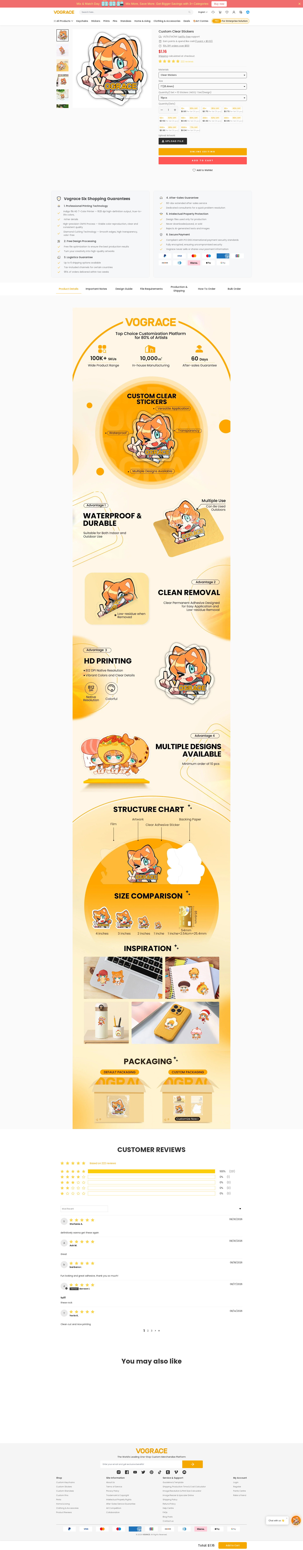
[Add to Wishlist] (97, 1414)
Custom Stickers (64, 1486)
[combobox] (135, 12)
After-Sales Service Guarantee (120, 1503)
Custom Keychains (65, 1482)
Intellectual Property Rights (118, 1499)
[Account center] (233, 12)
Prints (58, 1499)
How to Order (206, 289)
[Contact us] (213, 12)
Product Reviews (64, 1512)
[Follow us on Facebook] (127, 1472)
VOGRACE (146, 1534)
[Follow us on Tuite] (143, 1472)
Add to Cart (233, 1545)
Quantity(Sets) (167, 103)
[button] (170, 61)
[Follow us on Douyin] (159, 1472)
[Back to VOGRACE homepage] (151, 1450)
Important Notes (96, 289)
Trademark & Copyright (117, 1495)
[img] (83, 1220)
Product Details (68, 289)
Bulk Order (234, 289)
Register (237, 1486)
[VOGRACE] (64, 12)
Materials (164, 69)
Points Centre (239, 1491)
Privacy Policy (112, 1491)
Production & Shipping (179, 289)
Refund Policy (169, 1503)
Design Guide (124, 289)
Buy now (219, 3)
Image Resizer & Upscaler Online (178, 1495)
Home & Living (63, 1503)
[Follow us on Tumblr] (168, 1472)
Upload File (174, 141)
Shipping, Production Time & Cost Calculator (184, 1486)
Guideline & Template (173, 1482)
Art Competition (113, 1508)
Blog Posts (168, 1516)
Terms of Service (114, 1486)
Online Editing (203, 151)
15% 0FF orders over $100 (176, 45)
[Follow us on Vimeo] (176, 1472)
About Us (110, 1482)
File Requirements (151, 289)
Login (235, 1482)
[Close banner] (299, 4)
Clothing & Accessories (67, 1508)
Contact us (168, 1521)
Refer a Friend (239, 1495)
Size (161, 81)
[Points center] (240, 12)
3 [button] (151, 1330)
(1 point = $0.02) (204, 41)
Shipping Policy (170, 1499)
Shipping (163, 56)
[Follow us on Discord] (184, 1472)
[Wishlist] (227, 12)
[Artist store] (247, 12)
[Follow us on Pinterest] (151, 1472)
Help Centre (168, 1508)
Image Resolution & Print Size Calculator (182, 1491)
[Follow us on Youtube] (135, 1472)
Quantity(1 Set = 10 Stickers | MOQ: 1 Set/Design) (185, 92)
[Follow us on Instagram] (118, 1472)
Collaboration (113, 1512)
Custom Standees (65, 1491)
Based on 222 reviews (103, 1163)
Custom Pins (62, 1495)
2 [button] (148, 1330)
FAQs (165, 1512)
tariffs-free (184, 36)
